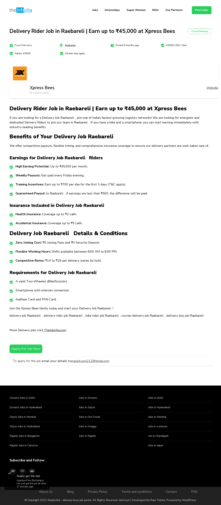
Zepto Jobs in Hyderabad (24, 426)
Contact (171, 492)
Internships (112, 10)
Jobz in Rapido (87, 436)
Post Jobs (201, 10)
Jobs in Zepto (87, 407)
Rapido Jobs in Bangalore (24, 436)
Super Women (136, 10)
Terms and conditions (136, 492)
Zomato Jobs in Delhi (22, 398)
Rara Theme (157, 500)
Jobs (95, 10)
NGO (155, 10)
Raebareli (70, 45)
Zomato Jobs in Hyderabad (25, 407)
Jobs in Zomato (88, 398)
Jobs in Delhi (155, 398)
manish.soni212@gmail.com (90, 361)
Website (212, 88)
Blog (70, 492)
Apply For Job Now (26, 348)
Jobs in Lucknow (157, 426)
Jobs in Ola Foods (89, 417)
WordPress (189, 500)
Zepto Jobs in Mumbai (22, 417)
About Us (46, 492)
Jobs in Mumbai (157, 417)
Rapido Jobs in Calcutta (23, 445)
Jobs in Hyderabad (159, 407)
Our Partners (174, 10)
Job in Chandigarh (158, 436)
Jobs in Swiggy (88, 426)
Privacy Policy (97, 492)
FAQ (194, 492)
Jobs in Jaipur (155, 445)
